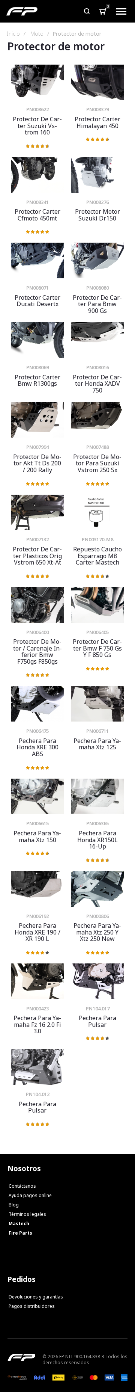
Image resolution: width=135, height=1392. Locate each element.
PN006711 (97, 731)
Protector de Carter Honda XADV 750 (97, 340)
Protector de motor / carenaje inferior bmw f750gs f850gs (37, 605)
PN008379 (97, 109)
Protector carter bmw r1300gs (37, 340)
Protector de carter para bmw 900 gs (97, 260)
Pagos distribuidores (32, 1306)
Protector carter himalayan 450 (97, 82)
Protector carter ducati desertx (37, 260)
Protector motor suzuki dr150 (97, 175)
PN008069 (37, 367)
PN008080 (97, 287)
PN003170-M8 (97, 539)
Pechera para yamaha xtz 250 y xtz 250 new (97, 889)
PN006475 (37, 731)
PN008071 (37, 287)
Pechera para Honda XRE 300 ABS (37, 704)
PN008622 (37, 109)
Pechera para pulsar (97, 981)
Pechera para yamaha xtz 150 (37, 796)
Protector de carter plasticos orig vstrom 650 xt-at (37, 512)
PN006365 (97, 823)
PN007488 (97, 447)
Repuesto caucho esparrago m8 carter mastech (97, 512)
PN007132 (37, 539)
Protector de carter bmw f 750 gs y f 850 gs (97, 605)
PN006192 (37, 916)
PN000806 (97, 916)
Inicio (13, 33)
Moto (37, 33)
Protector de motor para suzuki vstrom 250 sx (97, 420)
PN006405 (97, 632)
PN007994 (37, 447)
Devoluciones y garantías (36, 1297)
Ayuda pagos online (30, 1195)
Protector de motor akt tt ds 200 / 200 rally (37, 420)
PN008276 (97, 202)
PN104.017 (98, 1008)
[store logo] (22, 11)
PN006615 (37, 823)
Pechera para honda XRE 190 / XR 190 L (37, 889)
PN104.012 (38, 1094)
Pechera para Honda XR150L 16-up (97, 796)
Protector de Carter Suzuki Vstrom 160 (37, 82)
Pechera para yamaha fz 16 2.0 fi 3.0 (37, 981)
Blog (14, 1205)
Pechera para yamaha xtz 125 (97, 704)
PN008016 (97, 367)
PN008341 (37, 202)
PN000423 (37, 1008)
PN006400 (37, 632)
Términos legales (27, 1214)
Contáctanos (22, 1186)
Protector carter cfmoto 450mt (37, 175)
